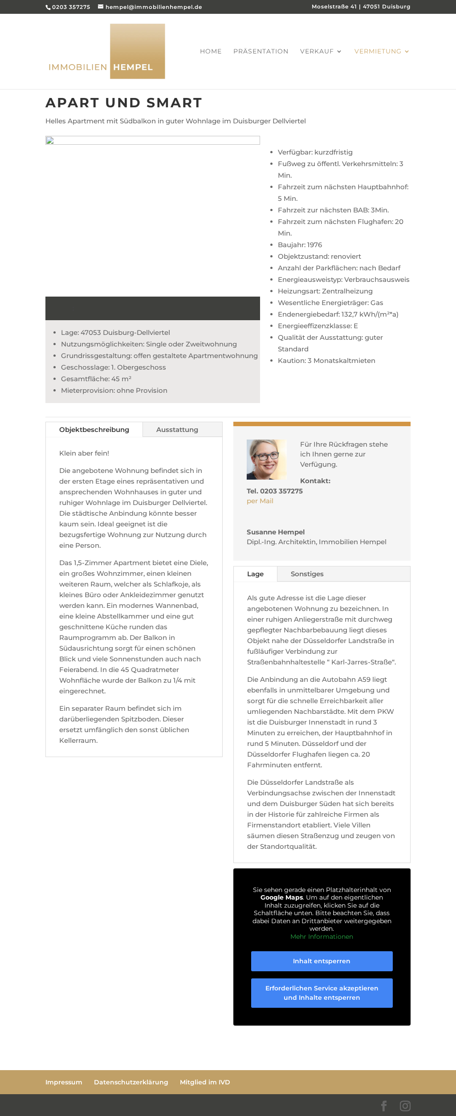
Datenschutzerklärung (131, 1082)
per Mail (260, 501)
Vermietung (378, 51)
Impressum (63, 1082)
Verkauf (317, 51)
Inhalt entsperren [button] (321, 961)
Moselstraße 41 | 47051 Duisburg (361, 7)
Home (211, 51)
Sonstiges (307, 574)
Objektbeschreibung (94, 429)
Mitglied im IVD (205, 1082)
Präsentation (261, 51)
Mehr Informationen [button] (321, 937)
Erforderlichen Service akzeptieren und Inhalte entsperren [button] (322, 993)
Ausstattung (177, 429)
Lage (255, 574)
